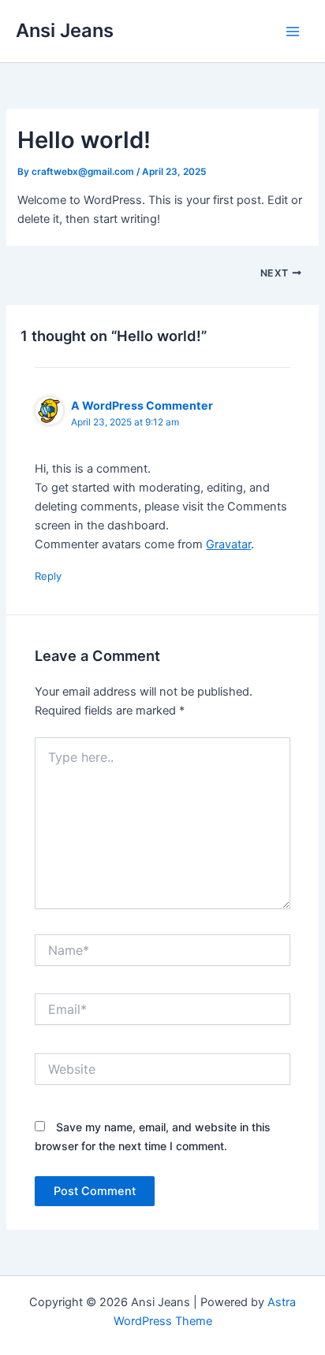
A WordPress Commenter (142, 405)
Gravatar (228, 544)
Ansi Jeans (65, 30)
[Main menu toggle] (292, 31)
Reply (48, 576)
